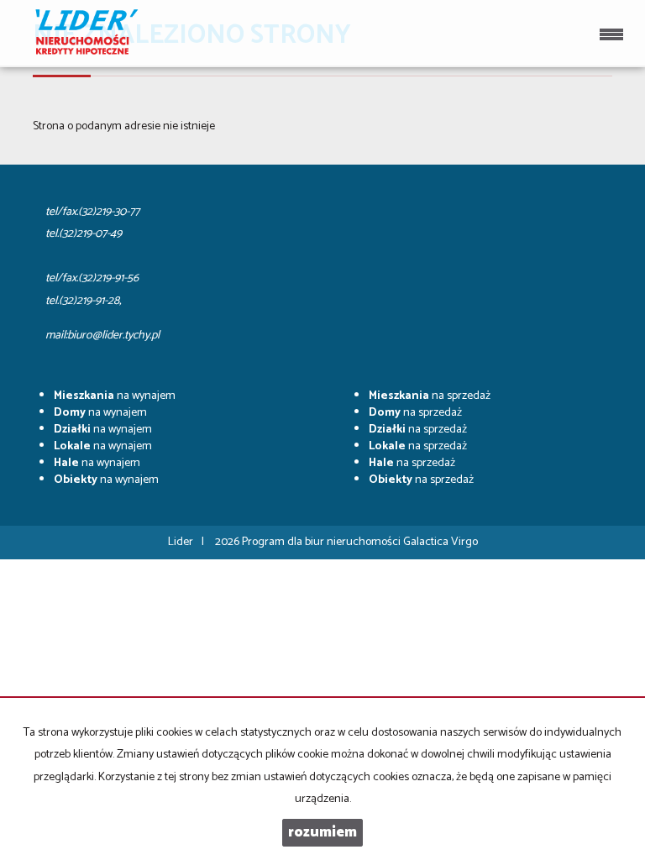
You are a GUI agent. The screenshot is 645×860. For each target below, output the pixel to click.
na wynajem (115, 396)
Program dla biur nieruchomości (322, 542)
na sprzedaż (429, 396)
